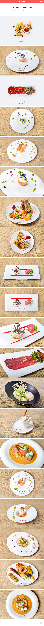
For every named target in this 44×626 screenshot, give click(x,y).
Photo (2, 1)
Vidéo (5, 1)
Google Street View (4, 2)
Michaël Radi (22, 1)
